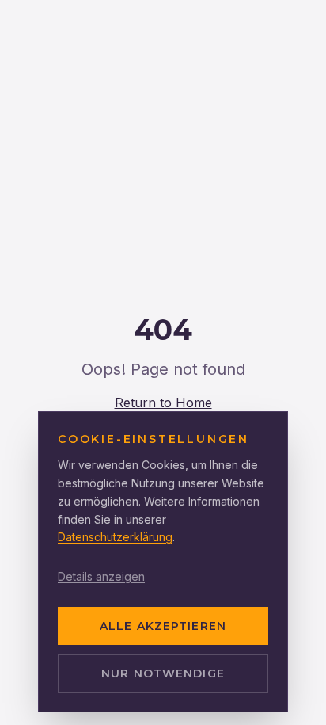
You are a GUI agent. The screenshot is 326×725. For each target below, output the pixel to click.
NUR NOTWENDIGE (163, 673)
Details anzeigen (101, 576)
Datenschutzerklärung (115, 537)
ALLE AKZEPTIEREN (163, 626)
